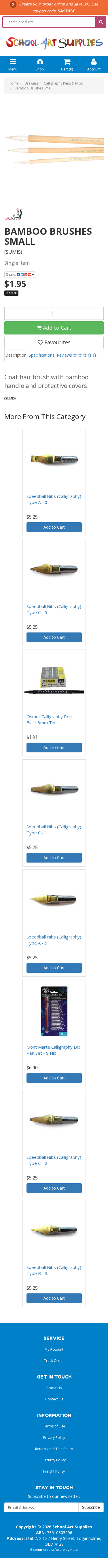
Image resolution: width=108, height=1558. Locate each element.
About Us (54, 1387)
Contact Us (54, 1399)
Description (15, 355)
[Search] (101, 22)
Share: (11, 274)
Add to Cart (56, 327)
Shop (40, 69)
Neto (74, 1549)
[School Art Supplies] (54, 39)
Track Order (54, 1360)
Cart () (67, 69)
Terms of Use (54, 1426)
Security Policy (54, 1460)
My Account (54, 1349)
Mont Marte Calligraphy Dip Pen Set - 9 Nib (53, 1050)
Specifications (41, 355)
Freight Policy (54, 1471)
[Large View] (13, 214)
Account (94, 69)
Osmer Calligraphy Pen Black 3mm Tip (49, 719)
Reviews (65, 355)
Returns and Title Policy (54, 1448)
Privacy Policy (54, 1437)
